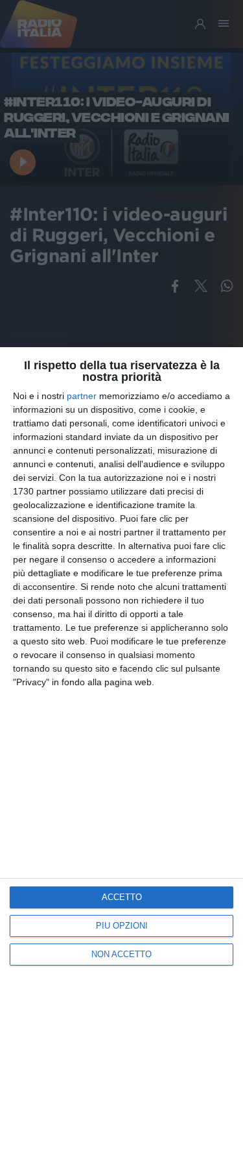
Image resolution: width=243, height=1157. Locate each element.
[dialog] (121, 752)
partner (82, 395)
